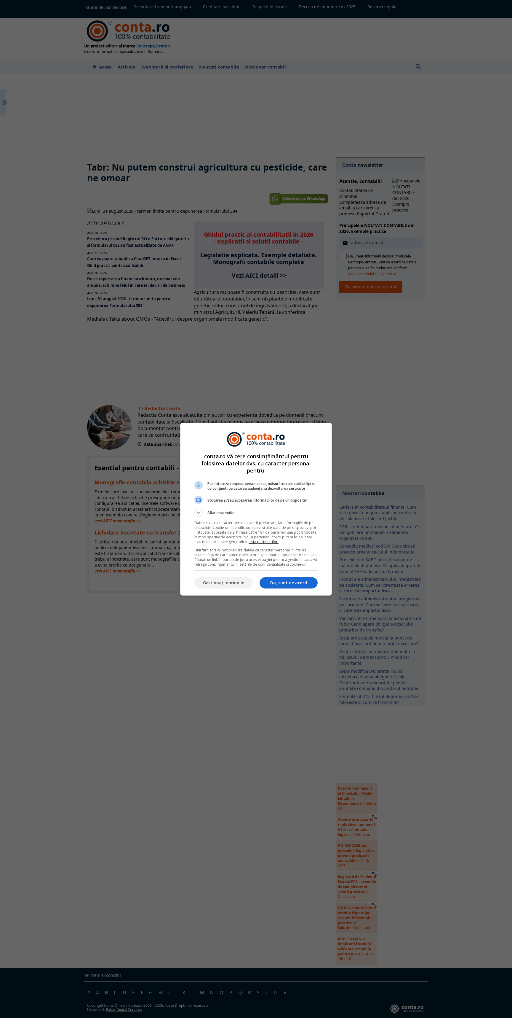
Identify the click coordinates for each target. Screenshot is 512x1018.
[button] (256, 513)
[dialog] (256, 509)
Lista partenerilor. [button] (264, 541)
